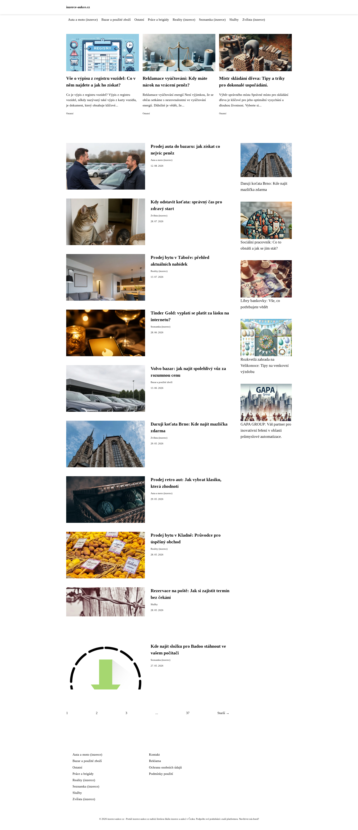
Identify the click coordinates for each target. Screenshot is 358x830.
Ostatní (139, 19)
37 (187, 713)
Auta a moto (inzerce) (83, 19)
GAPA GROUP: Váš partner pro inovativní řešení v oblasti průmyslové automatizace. (266, 430)
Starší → (223, 713)
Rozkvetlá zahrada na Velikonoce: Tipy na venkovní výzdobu (265, 365)
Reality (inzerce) (184, 19)
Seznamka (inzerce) (212, 19)
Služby (234, 19)
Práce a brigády (158, 19)
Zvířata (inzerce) (253, 19)
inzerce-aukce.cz (78, 7)
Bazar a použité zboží (116, 19)
